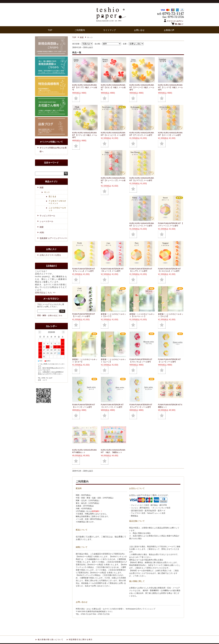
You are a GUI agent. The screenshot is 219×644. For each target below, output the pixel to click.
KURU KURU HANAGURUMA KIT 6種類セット (84, 451)
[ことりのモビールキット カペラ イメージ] (113, 310)
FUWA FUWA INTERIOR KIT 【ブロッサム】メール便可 (140, 360)
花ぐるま (52, 196)
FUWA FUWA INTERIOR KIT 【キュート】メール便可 (112, 270)
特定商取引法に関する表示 (80, 639)
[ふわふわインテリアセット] (170, 400)
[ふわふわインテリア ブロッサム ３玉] (142, 355)
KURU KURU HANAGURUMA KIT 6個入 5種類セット (113, 451)
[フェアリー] (142, 400)
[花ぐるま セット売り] (85, 446)
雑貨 (82, 37)
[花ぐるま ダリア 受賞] (85, 81)
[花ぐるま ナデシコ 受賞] (85, 129)
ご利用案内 (79, 30)
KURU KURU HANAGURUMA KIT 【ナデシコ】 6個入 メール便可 (84, 135)
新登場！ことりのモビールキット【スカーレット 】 (141, 315)
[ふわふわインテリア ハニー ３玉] (170, 355)
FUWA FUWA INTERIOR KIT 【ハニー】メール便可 (169, 360)
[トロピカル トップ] (170, 265)
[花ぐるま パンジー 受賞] (142, 219)
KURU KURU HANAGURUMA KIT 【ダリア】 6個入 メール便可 (84, 87)
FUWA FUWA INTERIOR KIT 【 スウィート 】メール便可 (170, 224)
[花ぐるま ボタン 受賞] (113, 81)
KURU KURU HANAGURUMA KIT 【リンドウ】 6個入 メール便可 (170, 87)
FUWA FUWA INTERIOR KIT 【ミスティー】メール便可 (112, 406)
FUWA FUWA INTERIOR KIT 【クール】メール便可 (83, 315)
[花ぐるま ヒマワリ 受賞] (142, 174)
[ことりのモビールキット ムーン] (113, 355)
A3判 (42, 232)
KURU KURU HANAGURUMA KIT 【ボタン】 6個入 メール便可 (113, 87)
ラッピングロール (47, 216)
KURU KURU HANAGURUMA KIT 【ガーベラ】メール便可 (170, 134)
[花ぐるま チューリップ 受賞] (113, 174)
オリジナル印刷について (51, 142)
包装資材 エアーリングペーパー (53, 238)
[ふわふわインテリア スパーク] (85, 400)
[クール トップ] (85, 310)
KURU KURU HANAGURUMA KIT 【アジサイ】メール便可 (141, 134)
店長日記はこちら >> (45, 292)
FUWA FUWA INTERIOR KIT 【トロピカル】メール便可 (169, 270)
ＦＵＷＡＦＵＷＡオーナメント (57, 202)
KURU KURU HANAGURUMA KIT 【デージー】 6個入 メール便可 (141, 87)
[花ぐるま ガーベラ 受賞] (170, 129)
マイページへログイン (175, 21)
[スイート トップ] (170, 219)
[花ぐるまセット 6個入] (113, 446)
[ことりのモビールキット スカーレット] (142, 310)
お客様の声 (169, 30)
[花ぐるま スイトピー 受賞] (113, 129)
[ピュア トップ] (142, 265)
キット (47, 192)
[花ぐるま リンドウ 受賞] (170, 81)
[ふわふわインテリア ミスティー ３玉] (113, 400)
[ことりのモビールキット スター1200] (85, 355)
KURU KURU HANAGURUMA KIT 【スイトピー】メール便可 (113, 134)
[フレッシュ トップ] (85, 265)
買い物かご (179, 24)
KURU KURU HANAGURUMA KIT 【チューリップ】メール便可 (113, 180)
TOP (50, 30)
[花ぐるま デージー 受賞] (142, 81)
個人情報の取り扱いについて (50, 639)
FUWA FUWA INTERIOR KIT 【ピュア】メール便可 (140, 270)
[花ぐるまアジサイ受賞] (142, 129)
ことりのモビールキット (57, 209)
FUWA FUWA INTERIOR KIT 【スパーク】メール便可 (83, 406)
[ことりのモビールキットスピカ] (170, 310)
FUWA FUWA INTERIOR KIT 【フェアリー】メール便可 (140, 406)
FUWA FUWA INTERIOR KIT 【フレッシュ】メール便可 (83, 270)
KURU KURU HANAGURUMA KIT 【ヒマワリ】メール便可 (141, 179)
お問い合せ (139, 30)
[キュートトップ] (113, 265)
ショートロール (46, 221)
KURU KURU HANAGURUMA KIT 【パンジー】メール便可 (141, 224)
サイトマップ (109, 30)
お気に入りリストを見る (50, 255)
